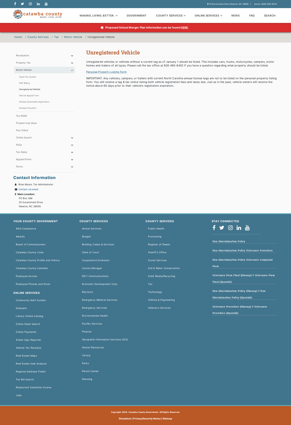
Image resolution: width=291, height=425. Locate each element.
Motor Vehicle (73, 37)
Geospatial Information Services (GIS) (105, 339)
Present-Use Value (26, 123)
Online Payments (26, 331)
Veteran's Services (159, 307)
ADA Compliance (26, 228)
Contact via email (28, 189)
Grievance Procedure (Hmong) (232, 306)
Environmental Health (95, 315)
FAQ (252, 15)
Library (86, 355)
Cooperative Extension (96, 260)
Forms (19, 166)
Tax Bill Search (25, 379)
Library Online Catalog (29, 316)
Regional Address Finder (31, 371)
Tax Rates (21, 152)
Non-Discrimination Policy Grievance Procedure (243, 250)
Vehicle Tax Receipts (28, 347)
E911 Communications (95, 276)
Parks (85, 363)
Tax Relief (21, 115)
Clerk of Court (90, 252)
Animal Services (91, 228)
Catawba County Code (30, 252)
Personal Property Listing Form (106, 72)
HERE (184, 27)
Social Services (157, 260)
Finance (87, 331)
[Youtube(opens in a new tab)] (248, 228)
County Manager (92, 268)
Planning (87, 379)
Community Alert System (31, 300)
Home (18, 37)
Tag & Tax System (27, 77)
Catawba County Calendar (32, 268)
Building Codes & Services (98, 244)
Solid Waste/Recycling (161, 276)
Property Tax (23, 62)
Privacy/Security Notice (147, 418)
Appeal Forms (23, 159)
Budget (86, 236)
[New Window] (15, 4)
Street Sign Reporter (28, 339)
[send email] (22, 4)
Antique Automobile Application (34, 101)
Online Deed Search (28, 324)
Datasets (21, 308)
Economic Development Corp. (100, 284)
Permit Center (90, 371)
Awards (20, 236)
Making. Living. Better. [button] (97, 15)
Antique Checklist (27, 108)
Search (270, 15)
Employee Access (26, 276)
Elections (87, 291)
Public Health (156, 228)
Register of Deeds (159, 244)
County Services (38, 37)
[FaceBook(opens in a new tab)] (215, 228)
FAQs (19, 144)
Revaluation (22, 55)
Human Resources (93, 347)
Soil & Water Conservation (164, 268)
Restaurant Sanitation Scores (34, 387)
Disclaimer (125, 418)
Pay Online (22, 130)
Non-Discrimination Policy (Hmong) (235, 291)
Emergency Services (94, 307)
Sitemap (167, 418)
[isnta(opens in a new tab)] (231, 228)
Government (137, 15)
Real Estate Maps (26, 355)
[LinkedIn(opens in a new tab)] (240, 228)
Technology (155, 291)
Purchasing (155, 236)
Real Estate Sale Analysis (31, 363)
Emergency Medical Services (99, 299)
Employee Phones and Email (33, 284)
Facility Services (92, 323)
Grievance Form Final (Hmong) (233, 275)
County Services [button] (169, 15)
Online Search (24, 137)
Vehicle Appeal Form (29, 95)
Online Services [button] (207, 15)
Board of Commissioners (30, 244)
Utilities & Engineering (161, 299)
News (235, 15)
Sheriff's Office (157, 252)
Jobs (19, 395)
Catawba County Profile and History (38, 260)
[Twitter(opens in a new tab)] (223, 228)
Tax (56, 37)
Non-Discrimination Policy (229, 241)
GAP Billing (24, 83)
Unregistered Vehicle (29, 89)
